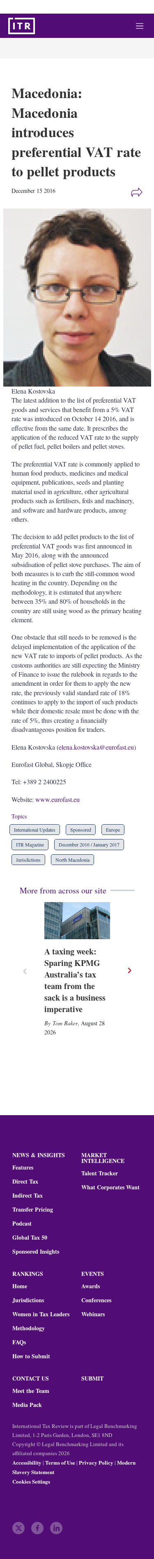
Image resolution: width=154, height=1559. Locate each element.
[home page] (21, 26)
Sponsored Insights (35, 1251)
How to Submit (31, 1356)
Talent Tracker (99, 1173)
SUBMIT (92, 1378)
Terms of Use (60, 1462)
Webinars (93, 1314)
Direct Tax (25, 1181)
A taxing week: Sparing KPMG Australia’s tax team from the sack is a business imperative (75, 980)
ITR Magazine (30, 844)
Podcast (22, 1223)
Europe (113, 829)
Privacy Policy (96, 1462)
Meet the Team (30, 1391)
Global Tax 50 (29, 1237)
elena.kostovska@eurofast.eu (96, 747)
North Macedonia (72, 859)
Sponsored (80, 829)
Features (22, 1167)
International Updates (34, 829)
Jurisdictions (28, 859)
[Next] (129, 970)
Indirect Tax (27, 1195)
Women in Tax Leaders (40, 1314)
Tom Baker (65, 1023)
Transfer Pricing (32, 1209)
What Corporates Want (110, 1187)
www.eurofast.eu (57, 799)
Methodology (28, 1328)
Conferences (96, 1300)
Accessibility (26, 1462)
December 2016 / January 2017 (89, 844)
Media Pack (27, 1405)
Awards (90, 1286)
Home (19, 1286)
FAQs (19, 1342)
